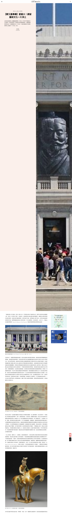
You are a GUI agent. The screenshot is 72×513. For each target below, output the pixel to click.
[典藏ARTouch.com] (36, 1)
